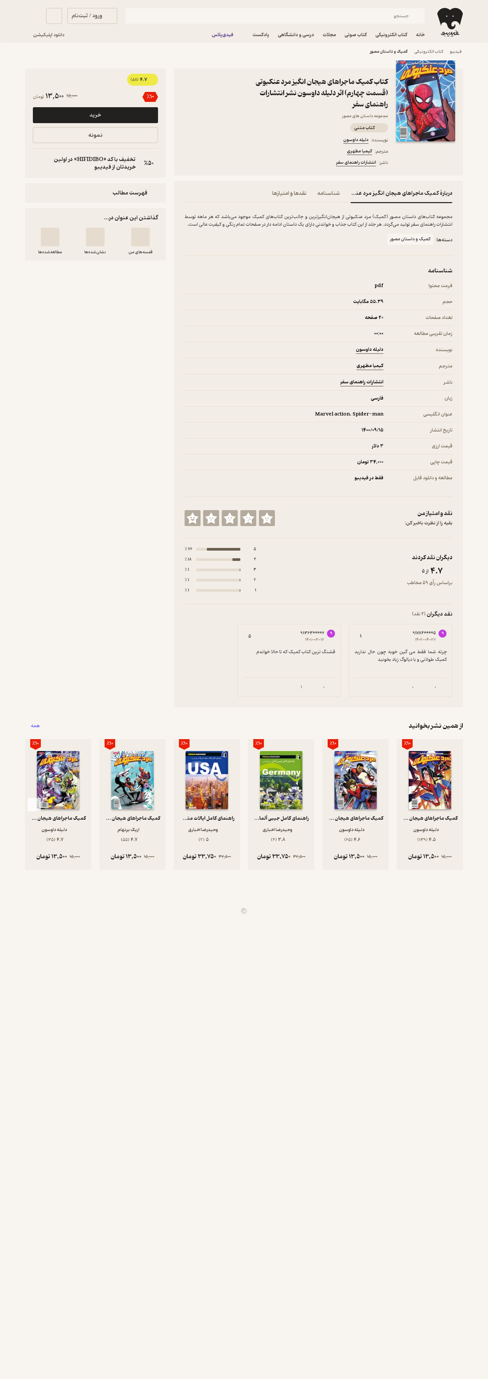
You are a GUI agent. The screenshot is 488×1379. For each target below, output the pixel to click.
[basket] (54, 16)
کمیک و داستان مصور (389, 51)
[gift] (220, 163)
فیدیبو (456, 51)
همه (35, 726)
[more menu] (188, 163)
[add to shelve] (140, 237)
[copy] (39, 163)
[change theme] (33, 16)
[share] (236, 163)
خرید (95, 115)
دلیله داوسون (355, 139)
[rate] (267, 518)
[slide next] (34, 804)
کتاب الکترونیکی (428, 51)
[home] (449, 22)
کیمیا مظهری (359, 151)
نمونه (95, 135)
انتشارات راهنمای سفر (356, 162)
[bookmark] (204, 163)
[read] (50, 237)
